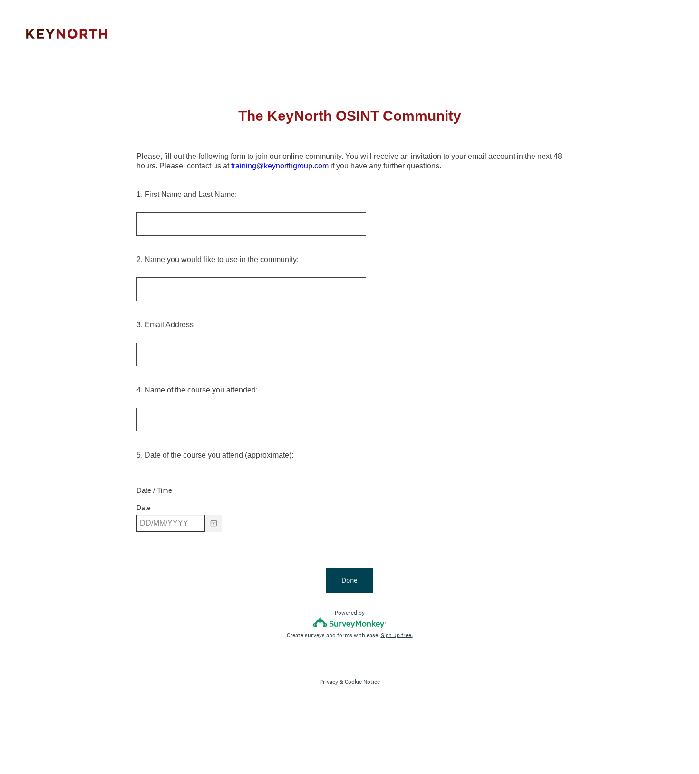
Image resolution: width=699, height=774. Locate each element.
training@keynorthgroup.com (280, 166)
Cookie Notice (362, 682)
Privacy (329, 682)
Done (349, 580)
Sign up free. (397, 635)
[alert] (349, 539)
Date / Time (154, 490)
